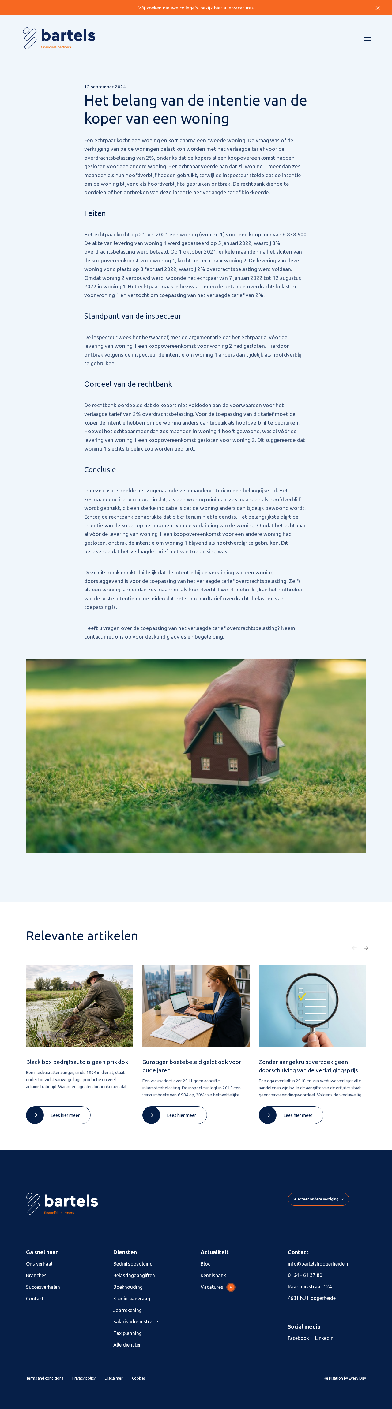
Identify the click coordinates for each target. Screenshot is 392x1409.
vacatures (243, 7)
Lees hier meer (65, 1115)
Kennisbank (213, 1275)
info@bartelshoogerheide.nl (318, 1263)
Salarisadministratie (135, 1322)
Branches (36, 1275)
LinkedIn (324, 1338)
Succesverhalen (43, 1287)
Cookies (138, 1378)
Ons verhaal (39, 1263)
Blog (206, 1263)
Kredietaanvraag (131, 1298)
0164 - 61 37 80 (305, 1275)
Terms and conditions (44, 1378)
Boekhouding (128, 1287)
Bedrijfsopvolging (133, 1263)
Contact (35, 1298)
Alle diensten (127, 1345)
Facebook (298, 1338)
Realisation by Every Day (345, 1378)
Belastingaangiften (134, 1275)
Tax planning (127, 1333)
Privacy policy (84, 1378)
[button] (355, 948)
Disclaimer (114, 1378)
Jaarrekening (127, 1310)
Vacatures (216, 1287)
